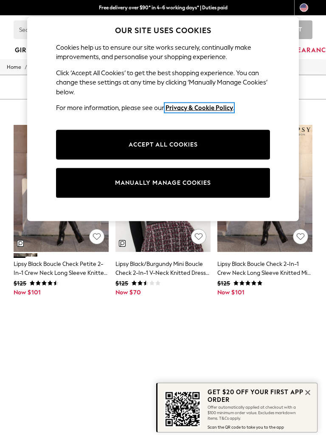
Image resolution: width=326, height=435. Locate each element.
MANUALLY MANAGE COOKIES (163, 182)
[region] (163, 119)
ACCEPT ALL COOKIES (163, 144)
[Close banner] (307, 391)
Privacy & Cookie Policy (199, 108)
